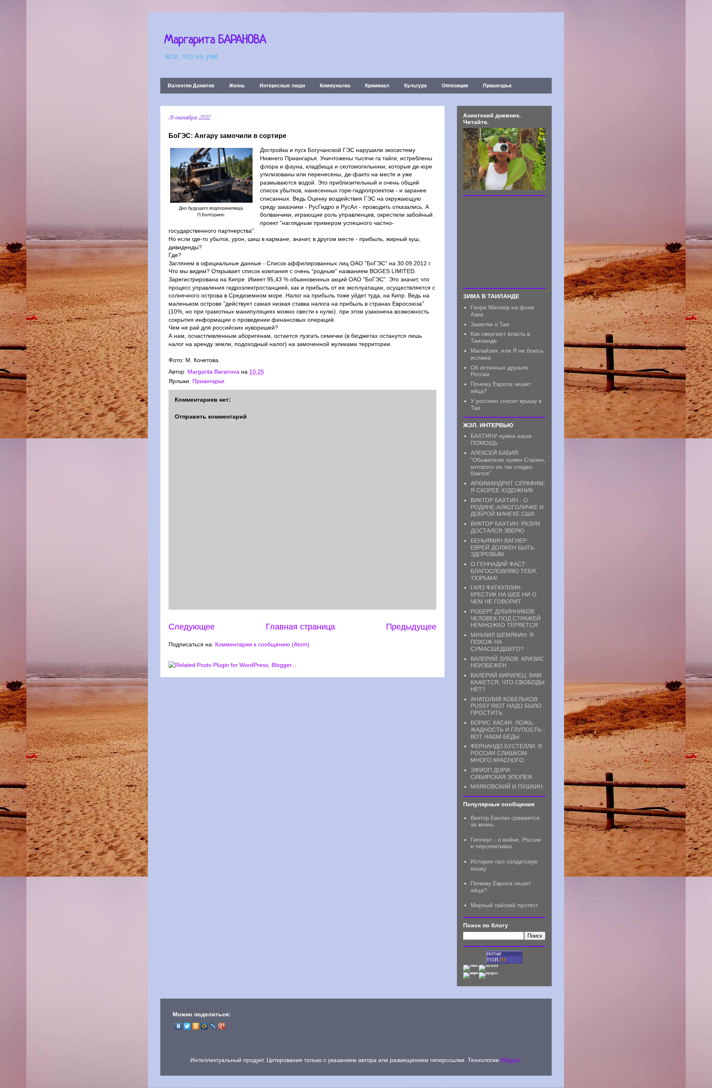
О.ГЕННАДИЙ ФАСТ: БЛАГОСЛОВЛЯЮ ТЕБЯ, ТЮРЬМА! (504, 571)
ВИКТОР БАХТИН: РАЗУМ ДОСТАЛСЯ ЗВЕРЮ (505, 527)
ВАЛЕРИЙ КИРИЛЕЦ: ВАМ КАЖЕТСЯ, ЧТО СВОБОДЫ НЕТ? (507, 682)
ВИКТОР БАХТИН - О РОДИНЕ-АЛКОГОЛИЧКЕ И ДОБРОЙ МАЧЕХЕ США (507, 507)
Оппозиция (455, 86)
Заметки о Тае (490, 324)
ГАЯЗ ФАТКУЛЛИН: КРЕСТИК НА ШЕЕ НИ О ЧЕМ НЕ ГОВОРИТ (503, 594)
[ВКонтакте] (178, 1026)
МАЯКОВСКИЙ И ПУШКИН (507, 786)
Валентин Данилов (191, 86)
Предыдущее (411, 626)
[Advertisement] (504, 241)
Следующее (192, 626)
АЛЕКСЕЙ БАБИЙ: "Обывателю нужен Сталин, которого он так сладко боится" (508, 463)
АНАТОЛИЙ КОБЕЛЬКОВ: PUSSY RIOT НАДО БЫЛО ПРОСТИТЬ (506, 706)
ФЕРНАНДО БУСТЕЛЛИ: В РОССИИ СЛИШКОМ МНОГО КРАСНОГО (506, 753)
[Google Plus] (222, 1026)
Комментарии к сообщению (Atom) (262, 644)
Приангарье (497, 86)
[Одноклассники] (196, 1026)
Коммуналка (335, 86)
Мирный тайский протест (504, 905)
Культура (415, 86)
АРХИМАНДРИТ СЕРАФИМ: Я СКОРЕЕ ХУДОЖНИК (508, 487)
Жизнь (237, 86)
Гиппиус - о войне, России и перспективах (506, 843)
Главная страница (300, 626)
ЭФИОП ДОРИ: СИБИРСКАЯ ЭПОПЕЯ (501, 773)
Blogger (510, 1060)
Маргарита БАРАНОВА (215, 40)
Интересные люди (282, 86)
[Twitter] (187, 1026)
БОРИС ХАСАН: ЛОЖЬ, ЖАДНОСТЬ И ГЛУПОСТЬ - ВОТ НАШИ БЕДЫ (508, 729)
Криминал (377, 86)
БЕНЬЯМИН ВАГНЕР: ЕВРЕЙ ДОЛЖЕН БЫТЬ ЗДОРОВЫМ (502, 547)
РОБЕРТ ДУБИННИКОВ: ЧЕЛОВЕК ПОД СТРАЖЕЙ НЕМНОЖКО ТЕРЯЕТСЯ (506, 618)
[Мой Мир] (204, 1026)
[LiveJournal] (213, 1026)
